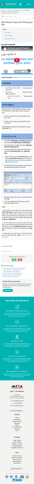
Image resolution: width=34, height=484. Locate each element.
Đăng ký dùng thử (17, 421)
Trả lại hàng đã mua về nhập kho (11, 271)
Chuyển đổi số (17, 463)
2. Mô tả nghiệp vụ (8, 35)
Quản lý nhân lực (17, 459)
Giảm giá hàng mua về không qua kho (12, 273)
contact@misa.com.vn (18, 400)
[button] (14, 259)
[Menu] (20, 4)
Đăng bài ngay (7, 290)
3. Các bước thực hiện (9, 38)
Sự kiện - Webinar (17, 442)
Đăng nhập (17, 423)
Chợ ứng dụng (17, 419)
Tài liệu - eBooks (17, 440)
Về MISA (17, 417)
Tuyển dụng (17, 428)
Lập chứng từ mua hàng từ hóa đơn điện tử (14, 268)
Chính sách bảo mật (24, 473)
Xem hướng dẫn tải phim (24, 77)
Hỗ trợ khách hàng (17, 426)
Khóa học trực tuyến (17, 444)
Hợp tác (17, 425)
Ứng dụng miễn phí (17, 446)
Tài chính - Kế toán (17, 455)
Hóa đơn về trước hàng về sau (11, 276)
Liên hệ (17, 430)
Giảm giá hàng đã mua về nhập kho (12, 275)
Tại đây (15, 77)
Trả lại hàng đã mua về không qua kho (13, 270)
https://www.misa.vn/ (18, 405)
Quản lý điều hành (17, 461)
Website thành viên (16, 468)
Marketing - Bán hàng (17, 457)
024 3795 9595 (18, 403)
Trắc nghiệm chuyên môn (17, 447)
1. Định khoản (7, 32)
